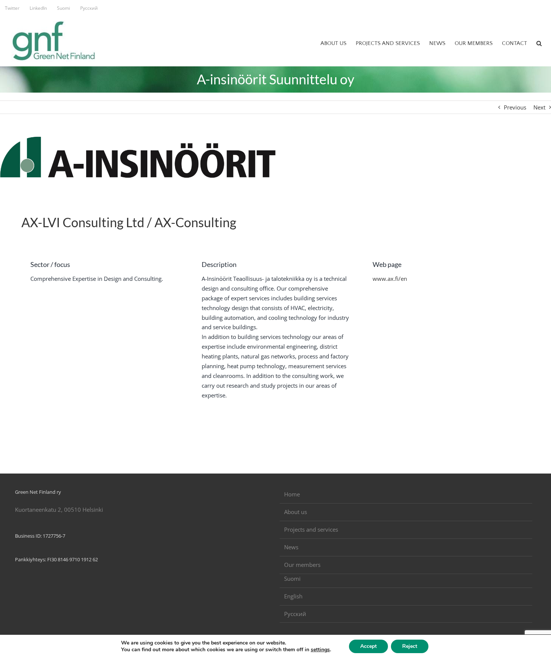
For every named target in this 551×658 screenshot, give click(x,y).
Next (539, 107)
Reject (409, 646)
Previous (515, 107)
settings (320, 649)
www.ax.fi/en (390, 278)
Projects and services (311, 529)
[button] (539, 43)
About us (295, 512)
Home (292, 494)
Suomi (292, 578)
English (293, 596)
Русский (295, 614)
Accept (368, 646)
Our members (302, 564)
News (291, 547)
